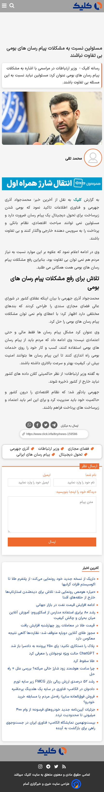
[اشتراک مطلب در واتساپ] (29, 424)
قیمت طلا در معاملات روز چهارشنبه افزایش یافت (58, 625)
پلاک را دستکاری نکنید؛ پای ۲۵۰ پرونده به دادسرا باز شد (53, 646)
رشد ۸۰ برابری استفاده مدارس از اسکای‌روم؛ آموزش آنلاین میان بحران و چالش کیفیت (52, 615)
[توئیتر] (45, 425)
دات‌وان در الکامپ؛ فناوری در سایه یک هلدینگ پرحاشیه (53, 689)
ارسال (52, 542)
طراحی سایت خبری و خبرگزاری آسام (46, 784)
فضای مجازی (79, 449)
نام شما (91, 475)
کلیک (27, 774)
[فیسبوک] (37, 425)
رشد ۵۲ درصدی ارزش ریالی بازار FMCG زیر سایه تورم (54, 681)
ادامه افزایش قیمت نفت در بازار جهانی (65, 605)
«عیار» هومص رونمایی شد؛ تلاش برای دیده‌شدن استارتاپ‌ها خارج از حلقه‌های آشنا (50, 594)
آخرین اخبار (90, 568)
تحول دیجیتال (71, 455)
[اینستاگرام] (40, 767)
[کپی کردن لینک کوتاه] (52, 434)
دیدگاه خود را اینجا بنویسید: (76, 491)
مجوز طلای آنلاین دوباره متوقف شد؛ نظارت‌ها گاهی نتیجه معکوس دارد (51, 635)
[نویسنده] (93, 159)
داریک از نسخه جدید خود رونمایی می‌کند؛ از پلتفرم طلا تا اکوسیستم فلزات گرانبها (51, 581)
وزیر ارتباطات (49, 449)
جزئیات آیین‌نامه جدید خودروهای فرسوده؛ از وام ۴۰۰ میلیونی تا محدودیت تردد (55, 712)
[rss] (64, 767)
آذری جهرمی (20, 449)
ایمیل (47, 475)
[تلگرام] (54, 425)
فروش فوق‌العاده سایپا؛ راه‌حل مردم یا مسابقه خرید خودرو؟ (56, 699)
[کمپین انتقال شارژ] (52, 183)
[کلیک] (87, 6)
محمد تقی (73, 158)
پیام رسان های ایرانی (33, 455)
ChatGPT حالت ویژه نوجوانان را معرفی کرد (62, 653)
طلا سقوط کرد (84, 661)
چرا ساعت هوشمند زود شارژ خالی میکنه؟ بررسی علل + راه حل (51, 671)
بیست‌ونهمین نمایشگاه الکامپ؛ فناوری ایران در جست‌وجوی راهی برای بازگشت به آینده (50, 725)
